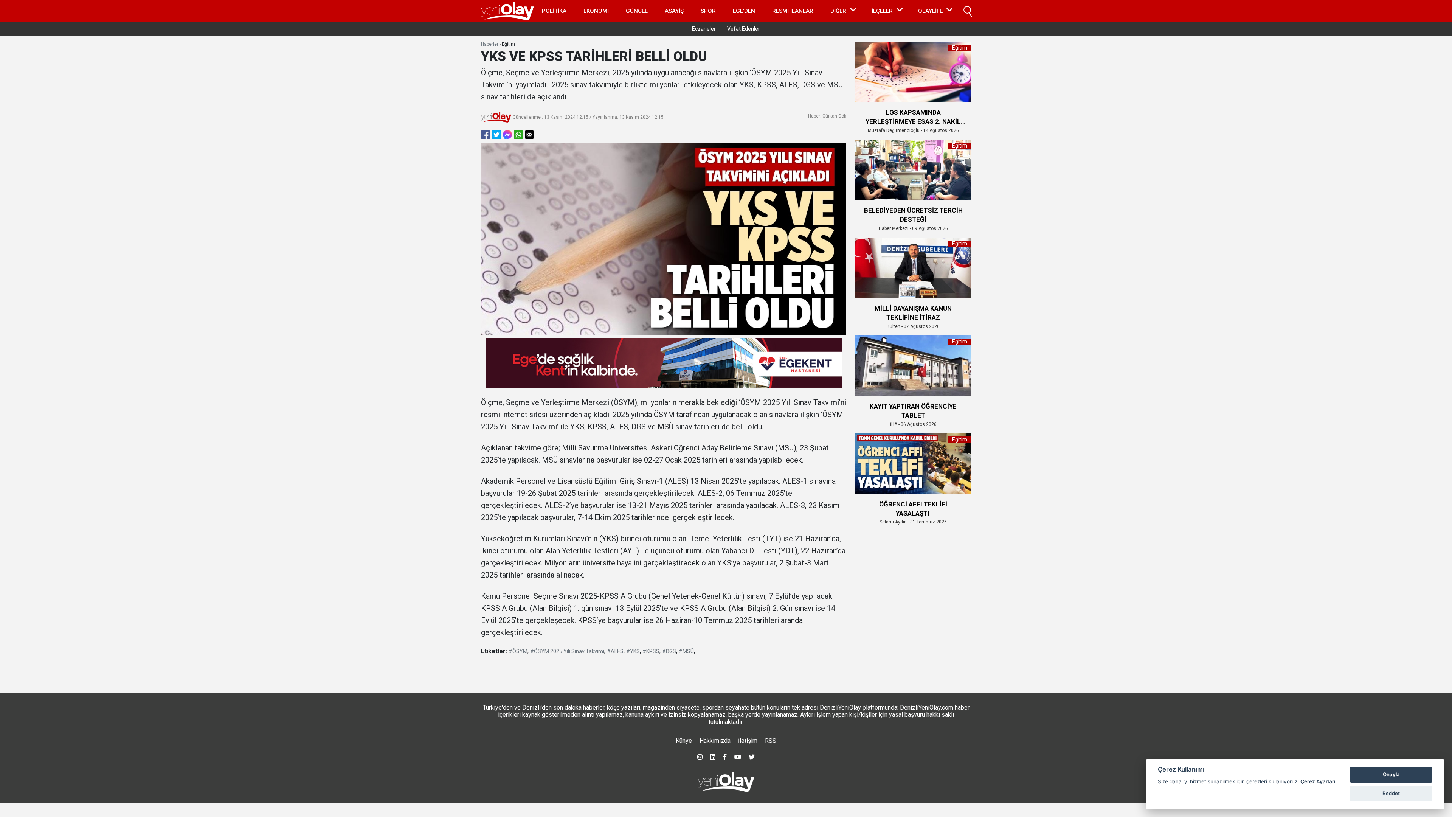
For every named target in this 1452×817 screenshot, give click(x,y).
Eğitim (508, 44)
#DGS (669, 651)
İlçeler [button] (882, 11)
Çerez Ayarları (1318, 781)
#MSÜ (686, 651)
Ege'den (744, 11)
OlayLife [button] (930, 11)
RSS (770, 740)
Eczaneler (704, 29)
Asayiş (674, 11)
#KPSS (650, 651)
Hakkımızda (715, 740)
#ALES (615, 651)
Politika (554, 11)
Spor (708, 11)
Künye (684, 740)
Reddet (1391, 793)
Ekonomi (596, 11)
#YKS (633, 651)
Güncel (637, 11)
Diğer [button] (838, 11)
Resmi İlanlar (792, 11)
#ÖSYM (518, 651)
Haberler (489, 44)
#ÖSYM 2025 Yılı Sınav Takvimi (567, 651)
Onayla (1391, 774)
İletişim (747, 740)
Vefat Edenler (743, 29)
